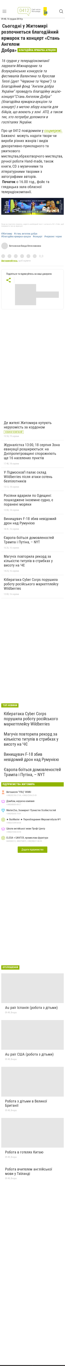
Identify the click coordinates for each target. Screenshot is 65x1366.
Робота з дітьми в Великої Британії (26, 1103)
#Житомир (6, 233)
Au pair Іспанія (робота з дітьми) (31, 1007)
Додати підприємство (32, 849)
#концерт (37, 236)
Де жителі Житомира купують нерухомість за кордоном (28, 425)
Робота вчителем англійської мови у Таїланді (28, 1171)
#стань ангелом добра (25, 233)
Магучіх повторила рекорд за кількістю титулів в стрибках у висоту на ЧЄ (28, 560)
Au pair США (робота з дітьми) (29, 1054)
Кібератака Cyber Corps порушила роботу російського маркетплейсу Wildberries (31, 584)
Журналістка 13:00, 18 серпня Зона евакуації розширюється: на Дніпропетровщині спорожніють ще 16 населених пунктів (32, 451)
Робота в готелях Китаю (24, 1152)
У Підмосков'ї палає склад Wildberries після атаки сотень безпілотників (28, 476)
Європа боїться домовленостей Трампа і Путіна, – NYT (29, 539)
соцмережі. (52, 130)
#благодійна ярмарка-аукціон (16, 236)
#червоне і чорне (53, 236)
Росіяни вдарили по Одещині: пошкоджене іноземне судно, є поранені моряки (28, 499)
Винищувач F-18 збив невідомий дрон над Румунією (30, 521)
